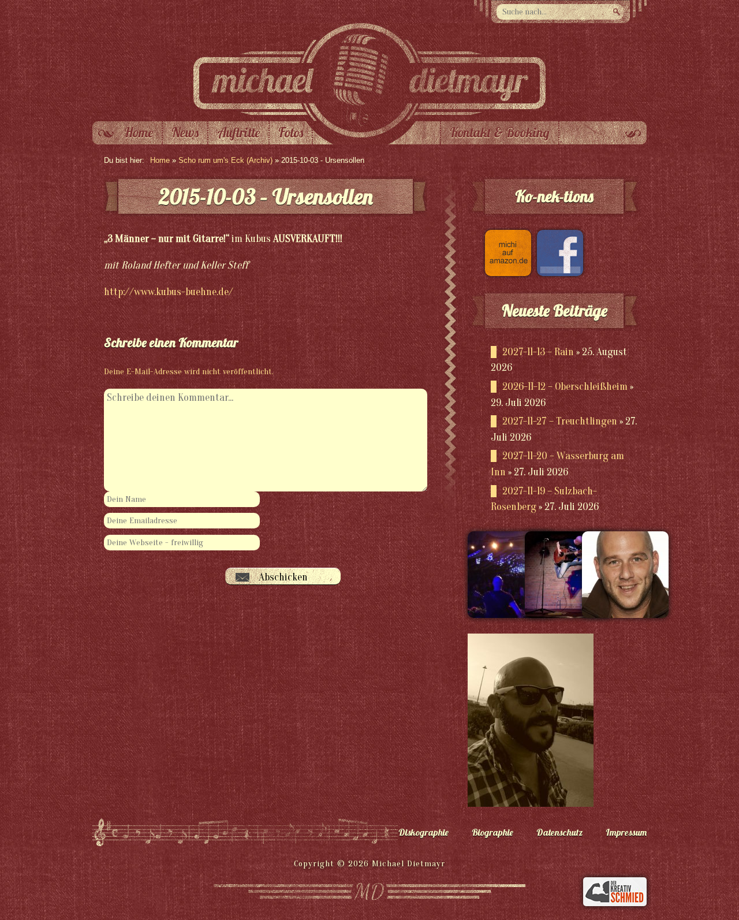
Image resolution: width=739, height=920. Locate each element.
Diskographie (423, 832)
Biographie (492, 832)
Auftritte (238, 133)
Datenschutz (559, 832)
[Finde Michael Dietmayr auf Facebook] (557, 273)
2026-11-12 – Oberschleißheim (565, 387)
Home (138, 133)
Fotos (290, 133)
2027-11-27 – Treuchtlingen (559, 421)
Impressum (626, 832)
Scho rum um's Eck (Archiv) (225, 160)
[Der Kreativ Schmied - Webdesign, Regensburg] (615, 903)
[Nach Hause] (369, 118)
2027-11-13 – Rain (538, 352)
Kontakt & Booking (500, 133)
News (185, 133)
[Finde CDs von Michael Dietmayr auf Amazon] (505, 273)
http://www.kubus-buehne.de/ (168, 292)
